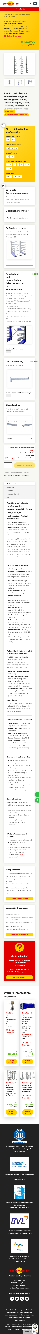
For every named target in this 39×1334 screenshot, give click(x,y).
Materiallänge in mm (13, 136)
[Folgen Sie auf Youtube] (27, 1299)
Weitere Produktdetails (17, 115)
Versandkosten (28, 1326)
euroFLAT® (21, 1151)
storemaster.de (8, 14)
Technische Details (13, 484)
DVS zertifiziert (19, 1179)
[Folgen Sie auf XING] (22, 1299)
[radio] (8, 139)
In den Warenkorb (24, 465)
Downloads (10, 487)
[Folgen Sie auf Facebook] (12, 1299)
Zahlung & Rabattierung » (19, 898)
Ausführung (10, 173)
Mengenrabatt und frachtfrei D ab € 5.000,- (22, 449)
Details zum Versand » (19, 934)
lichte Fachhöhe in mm (13, 145)
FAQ (8, 497)
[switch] (35, 1332)
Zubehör (9, 491)
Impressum (17, 1329)
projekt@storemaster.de (19, 1288)
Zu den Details (11, 1062)
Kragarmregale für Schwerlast (21, 14)
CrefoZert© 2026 (23, 1207)
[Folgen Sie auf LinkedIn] (17, 1299)
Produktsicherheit (13, 494)
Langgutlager (25, 475)
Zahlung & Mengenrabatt (13, 1326)
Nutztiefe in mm (11, 153)
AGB (9, 1329)
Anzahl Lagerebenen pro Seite (16, 161)
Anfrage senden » (19, 977)
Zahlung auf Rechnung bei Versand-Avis (20, 458)
